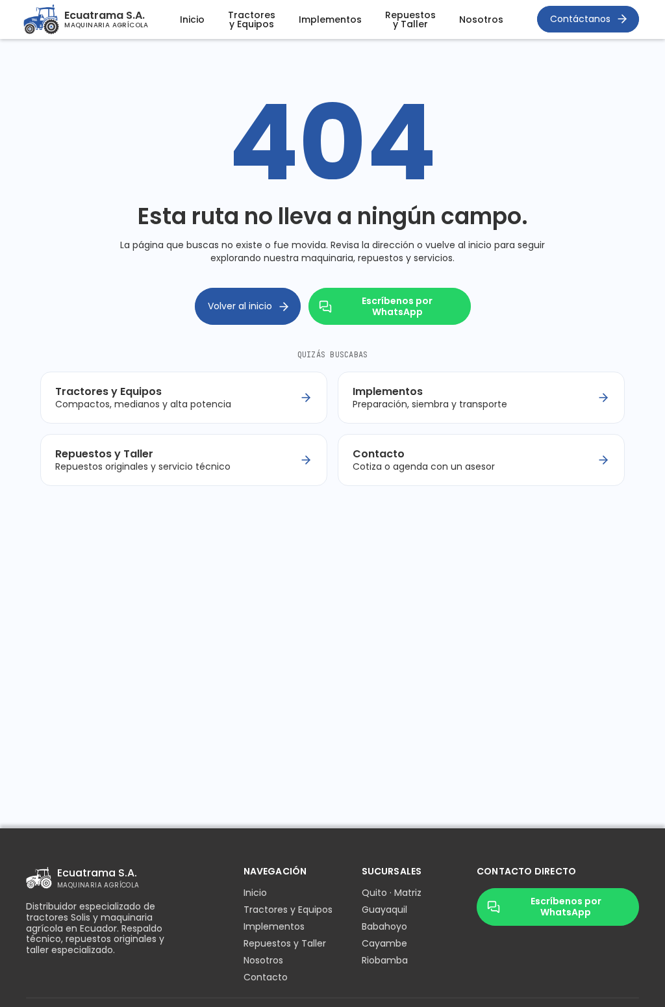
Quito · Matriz (391, 892)
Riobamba (385, 960)
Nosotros (481, 19)
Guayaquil (384, 909)
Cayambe (384, 943)
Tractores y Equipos (251, 19)
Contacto (266, 977)
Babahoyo (384, 926)
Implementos (330, 19)
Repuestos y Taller (410, 19)
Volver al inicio (240, 306)
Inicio (192, 19)
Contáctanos (580, 18)
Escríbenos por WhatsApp (397, 306)
